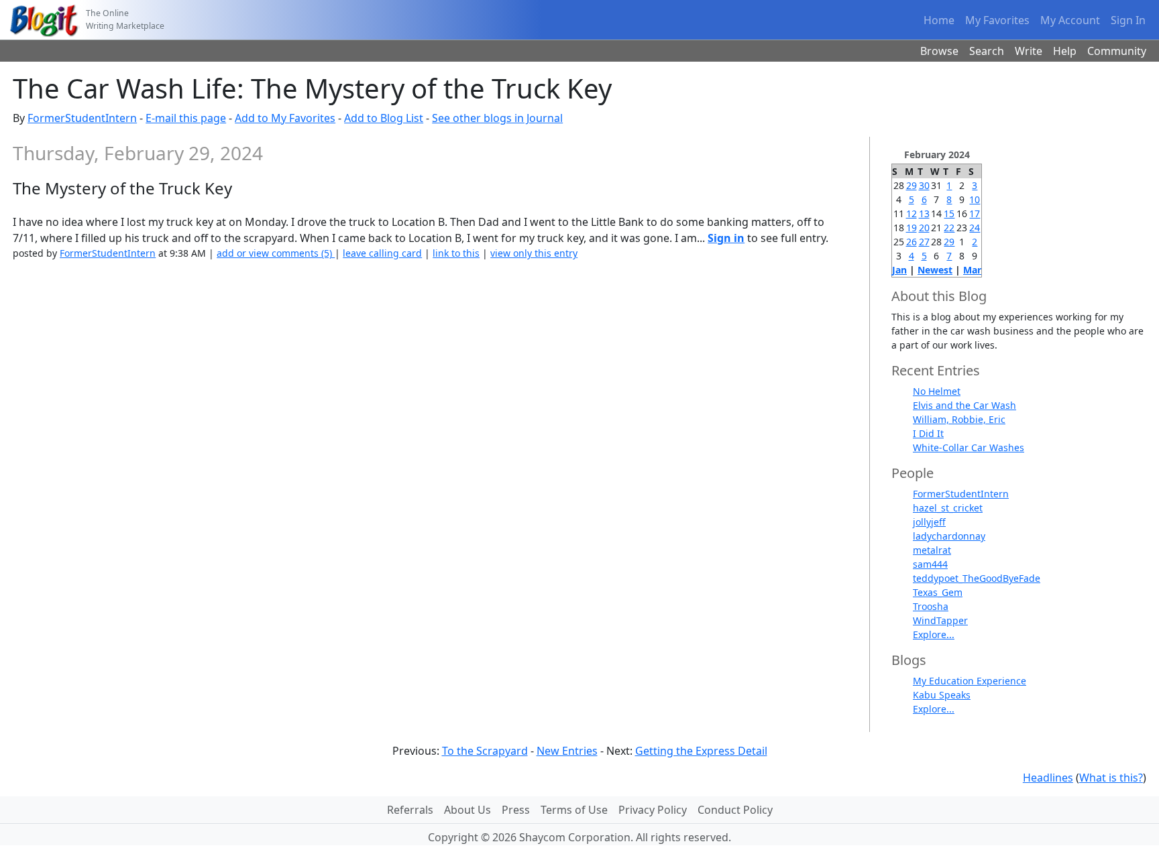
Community (1116, 51)
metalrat (932, 550)
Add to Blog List (383, 118)
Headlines (1048, 777)
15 (949, 213)
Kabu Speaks (942, 694)
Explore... (933, 634)
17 (974, 213)
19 (911, 227)
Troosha (930, 606)
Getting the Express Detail (701, 750)
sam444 (930, 564)
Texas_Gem (937, 592)
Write (1028, 51)
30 (924, 185)
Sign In (1128, 20)
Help (1065, 51)
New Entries (567, 750)
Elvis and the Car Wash (964, 405)
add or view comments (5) (276, 253)
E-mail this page (186, 118)
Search (986, 51)
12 (911, 213)
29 (911, 185)
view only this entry (533, 253)
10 (974, 199)
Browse (939, 51)
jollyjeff (929, 521)
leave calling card (382, 253)
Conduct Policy (735, 809)
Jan (899, 269)
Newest (935, 269)
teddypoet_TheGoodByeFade (976, 578)
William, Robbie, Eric (959, 419)
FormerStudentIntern (82, 118)
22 (949, 227)
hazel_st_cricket (948, 507)
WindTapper (940, 620)
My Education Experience (969, 680)
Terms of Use (574, 809)
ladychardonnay (949, 536)
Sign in (726, 238)
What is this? (1111, 777)
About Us (467, 809)
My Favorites (997, 20)
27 (924, 241)
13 (924, 213)
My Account (1070, 20)
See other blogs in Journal (497, 118)
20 (924, 227)
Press (516, 809)
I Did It (928, 433)
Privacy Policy (652, 809)
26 (911, 241)
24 (974, 227)
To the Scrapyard (485, 750)
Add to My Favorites (285, 118)
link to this (456, 253)
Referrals (410, 809)
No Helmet (936, 391)
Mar (972, 269)
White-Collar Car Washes (968, 447)
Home (939, 20)
